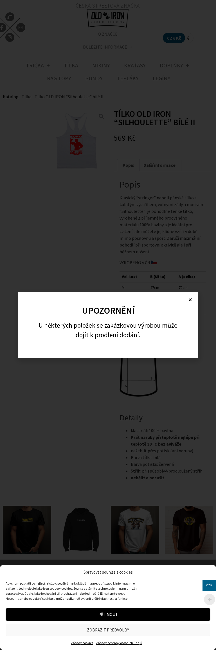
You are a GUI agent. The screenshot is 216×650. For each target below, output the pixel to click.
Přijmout (108, 614)
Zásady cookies (82, 643)
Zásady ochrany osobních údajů (119, 643)
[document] (108, 325)
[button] (190, 300)
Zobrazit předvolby (108, 630)
